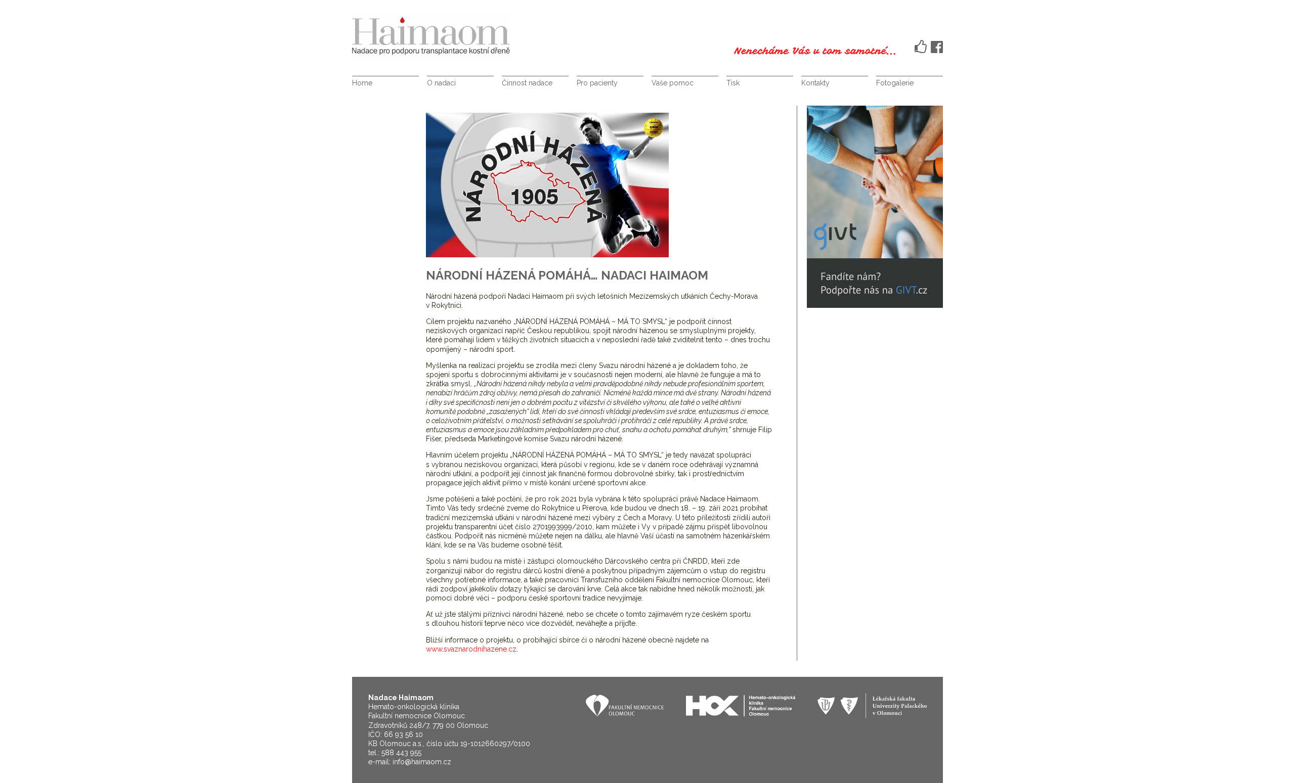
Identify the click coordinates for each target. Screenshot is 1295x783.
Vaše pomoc (673, 83)
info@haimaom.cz (422, 762)
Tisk (733, 83)
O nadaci (441, 83)
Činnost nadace (527, 83)
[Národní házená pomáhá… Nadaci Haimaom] (547, 255)
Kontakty (815, 83)
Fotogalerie (895, 83)
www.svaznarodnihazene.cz (471, 649)
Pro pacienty (597, 83)
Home (362, 83)
